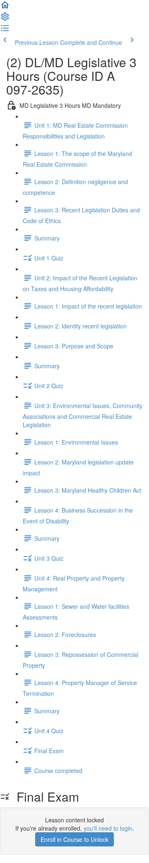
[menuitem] (5, 19)
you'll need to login (108, 828)
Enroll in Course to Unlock (74, 839)
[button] (5, 7)
